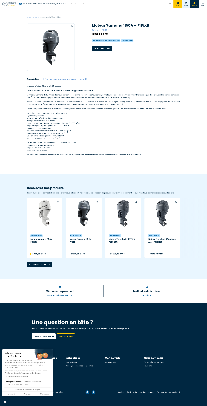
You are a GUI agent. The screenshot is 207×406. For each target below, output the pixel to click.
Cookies (120, 392)
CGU (129, 392)
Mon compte (110, 362)
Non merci (11, 394)
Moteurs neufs (127, 41)
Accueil (29, 17)
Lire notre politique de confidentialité (17, 376)
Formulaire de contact (154, 362)
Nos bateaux (71, 362)
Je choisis (27, 394)
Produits (36, 17)
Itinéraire (148, 366)
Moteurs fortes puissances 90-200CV (106, 41)
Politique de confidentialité (168, 392)
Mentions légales (147, 392)
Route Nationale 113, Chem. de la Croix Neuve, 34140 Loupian (44, 4)
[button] (5, 402)
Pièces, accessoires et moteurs (79, 366)
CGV (135, 392)
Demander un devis (102, 48)
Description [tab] (33, 79)
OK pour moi (44, 394)
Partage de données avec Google (18, 384)
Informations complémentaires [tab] (60, 79)
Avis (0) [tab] (84, 79)
